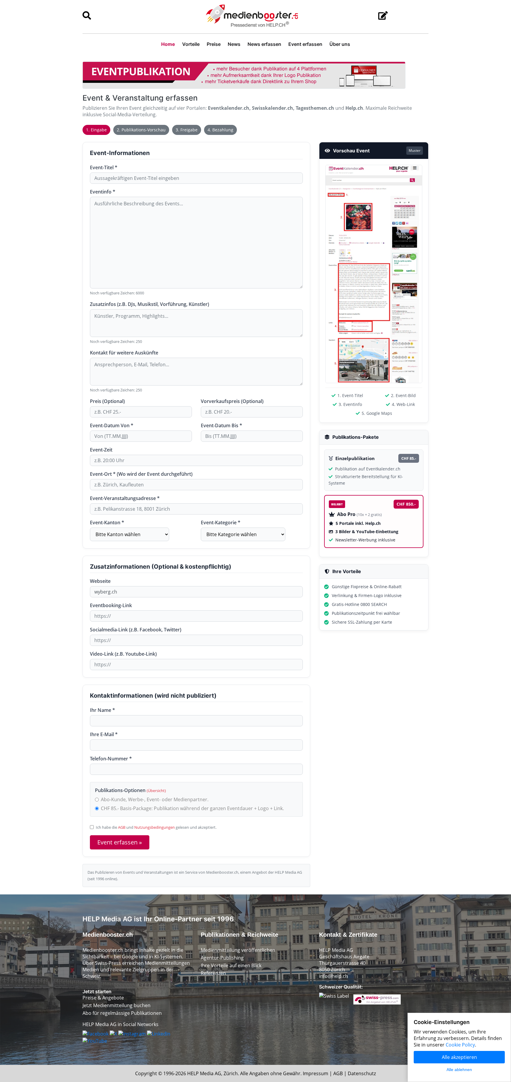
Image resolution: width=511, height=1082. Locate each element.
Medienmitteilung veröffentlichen (238, 950)
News (234, 44)
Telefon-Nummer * (111, 758)
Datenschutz (362, 1073)
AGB (121, 827)
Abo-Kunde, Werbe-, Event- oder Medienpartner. (154, 799)
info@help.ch (333, 976)
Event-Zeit (101, 449)
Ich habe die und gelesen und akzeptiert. (156, 827)
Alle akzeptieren (459, 1057)
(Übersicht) (156, 790)
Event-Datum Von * (111, 425)
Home (168, 44)
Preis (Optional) (107, 401)
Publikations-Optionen (130, 790)
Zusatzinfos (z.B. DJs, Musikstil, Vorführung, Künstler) (149, 304)
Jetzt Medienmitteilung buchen (117, 1005)
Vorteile (191, 44)
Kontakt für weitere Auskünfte (124, 352)
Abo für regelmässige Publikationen (122, 1013)
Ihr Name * (102, 710)
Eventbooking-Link (111, 605)
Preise (214, 44)
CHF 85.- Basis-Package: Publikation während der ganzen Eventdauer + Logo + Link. (192, 808)
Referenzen (213, 973)
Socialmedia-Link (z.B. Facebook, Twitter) (135, 629)
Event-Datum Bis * (221, 425)
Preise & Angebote (103, 997)
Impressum (315, 1073)
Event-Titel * (103, 167)
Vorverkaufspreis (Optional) (232, 401)
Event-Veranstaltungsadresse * (125, 498)
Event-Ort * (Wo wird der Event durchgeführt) (141, 474)
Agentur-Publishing (222, 957)
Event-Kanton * (107, 522)
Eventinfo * (102, 191)
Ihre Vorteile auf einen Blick (231, 965)
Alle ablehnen (459, 1069)
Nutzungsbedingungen (154, 827)
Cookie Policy (460, 1044)
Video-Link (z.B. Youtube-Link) (123, 654)
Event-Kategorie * (220, 522)
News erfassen (264, 44)
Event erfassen (305, 44)
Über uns (339, 44)
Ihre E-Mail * (104, 734)
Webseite (100, 581)
